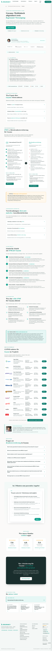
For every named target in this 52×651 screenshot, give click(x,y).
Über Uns (40, 2)
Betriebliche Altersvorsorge (24, 633)
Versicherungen (15, 1)
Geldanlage (22, 635)
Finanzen (30, 1)
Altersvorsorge (22, 632)
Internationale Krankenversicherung (14, 6)
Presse (33, 627)
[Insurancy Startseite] (5, 2)
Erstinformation (45, 640)
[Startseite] (6, 6)
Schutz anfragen (11, 27)
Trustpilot (45, 631)
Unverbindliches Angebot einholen (35, 420)
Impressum (45, 637)
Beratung (48, 1)
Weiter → (38, 519)
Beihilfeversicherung (23, 630)
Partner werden (34, 628)
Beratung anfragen (26, 578)
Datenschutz (45, 639)
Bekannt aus (9, 46)
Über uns (33, 625)
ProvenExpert (46, 633)
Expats (35, 1)
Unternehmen (23, 1)
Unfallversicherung (23, 639)
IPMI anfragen (10, 183)
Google (45, 629)
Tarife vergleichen (33, 185)
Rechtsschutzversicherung (24, 636)
